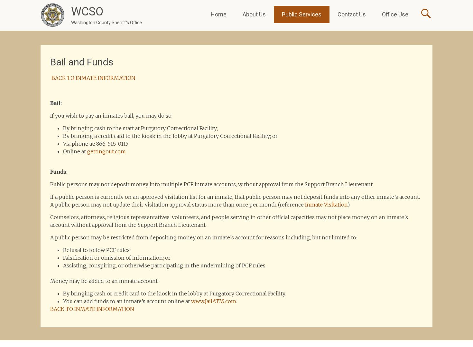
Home (219, 14)
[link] (213, 301)
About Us (254, 14)
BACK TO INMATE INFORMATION (92, 78)
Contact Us (352, 14)
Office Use (395, 14)
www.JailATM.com (213, 301)
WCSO (87, 11)
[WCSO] (53, 15)
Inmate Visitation (326, 204)
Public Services (301, 14)
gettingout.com (106, 151)
